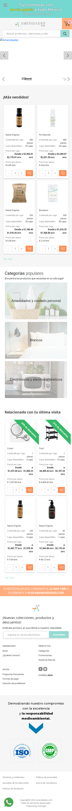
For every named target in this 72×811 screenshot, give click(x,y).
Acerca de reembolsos (46, 783)
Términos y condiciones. (14, 777)
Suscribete (59, 634)
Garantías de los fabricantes (16, 783)
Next (68, 79)
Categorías (44, 650)
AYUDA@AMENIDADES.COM (45, 593)
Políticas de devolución (13, 789)
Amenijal (42, 806)
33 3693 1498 (57, 589)
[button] (67, 23)
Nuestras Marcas (47, 659)
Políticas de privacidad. (46, 777)
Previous (3, 79)
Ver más (7, 259)
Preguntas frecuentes (13, 674)
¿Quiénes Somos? (11, 655)
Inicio (5, 650)
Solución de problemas (14, 683)
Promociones (45, 655)
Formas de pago (11, 678)
